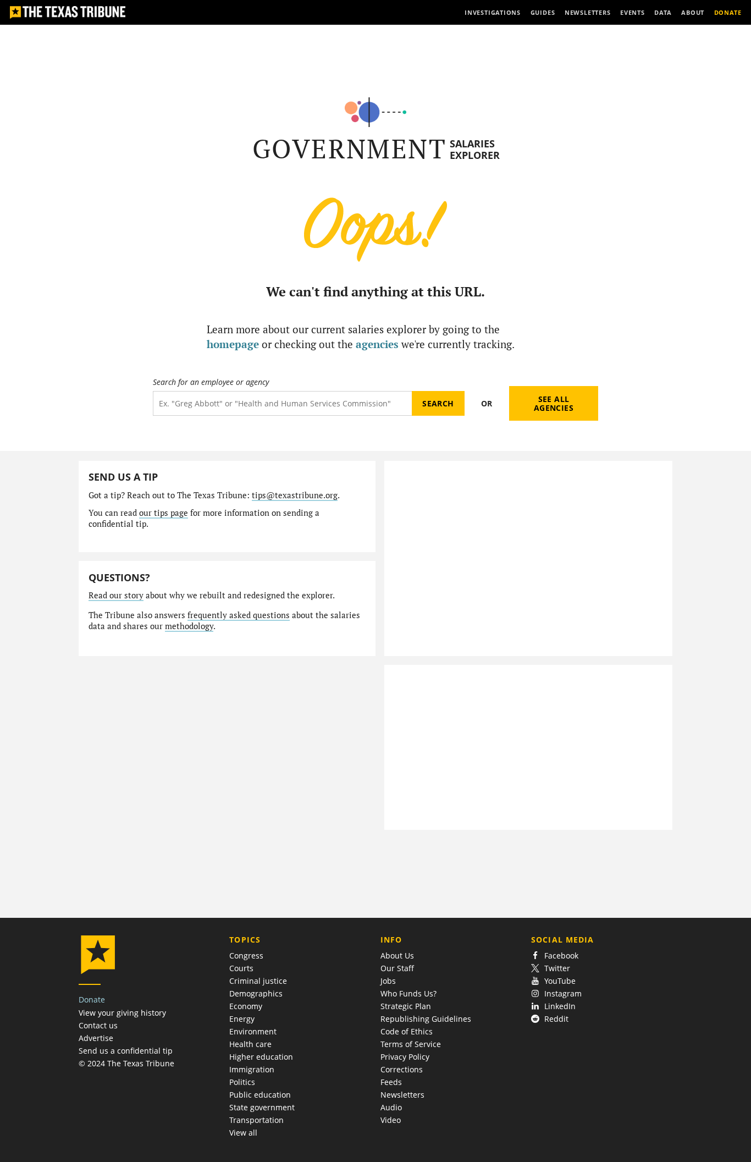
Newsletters (402, 1094)
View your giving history (122, 1012)
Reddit (556, 1019)
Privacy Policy (404, 1056)
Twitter (557, 968)
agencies (377, 344)
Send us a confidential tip (126, 1050)
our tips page (163, 513)
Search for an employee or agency (211, 382)
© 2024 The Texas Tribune (126, 1063)
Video (390, 1120)
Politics (242, 1082)
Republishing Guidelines (425, 1019)
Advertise (96, 1038)
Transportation (256, 1120)
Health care (250, 1044)
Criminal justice (258, 981)
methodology (189, 626)
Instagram (563, 993)
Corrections (401, 1069)
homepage (233, 344)
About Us (397, 955)
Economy (245, 1006)
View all (243, 1132)
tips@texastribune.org (295, 495)
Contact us (98, 1025)
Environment (253, 1031)
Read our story (116, 595)
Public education (260, 1094)
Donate (92, 999)
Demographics (256, 993)
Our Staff (397, 968)
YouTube (560, 981)
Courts (241, 968)
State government (262, 1107)
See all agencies (553, 403)
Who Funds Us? (408, 993)
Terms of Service (410, 1044)
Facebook (561, 955)
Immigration (251, 1069)
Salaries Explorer (475, 149)
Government (349, 149)
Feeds (391, 1082)
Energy (242, 1019)
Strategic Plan (405, 1006)
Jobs (388, 981)
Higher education (261, 1056)
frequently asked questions (238, 615)
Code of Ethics (406, 1031)
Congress (246, 955)
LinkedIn (560, 1006)
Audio (391, 1107)
